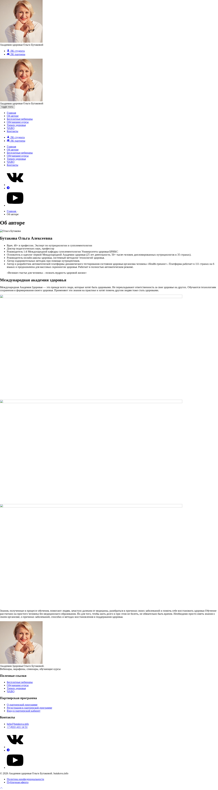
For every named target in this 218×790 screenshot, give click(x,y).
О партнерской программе (22, 704)
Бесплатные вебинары (20, 118)
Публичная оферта (17, 782)
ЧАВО (10, 128)
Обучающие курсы (18, 122)
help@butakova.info (18, 723)
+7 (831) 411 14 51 (17, 727)
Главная (11, 112)
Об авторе (13, 115)
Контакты (12, 131)
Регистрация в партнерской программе (29, 707)
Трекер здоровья (16, 125)
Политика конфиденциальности (25, 779)
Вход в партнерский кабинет (23, 710)
